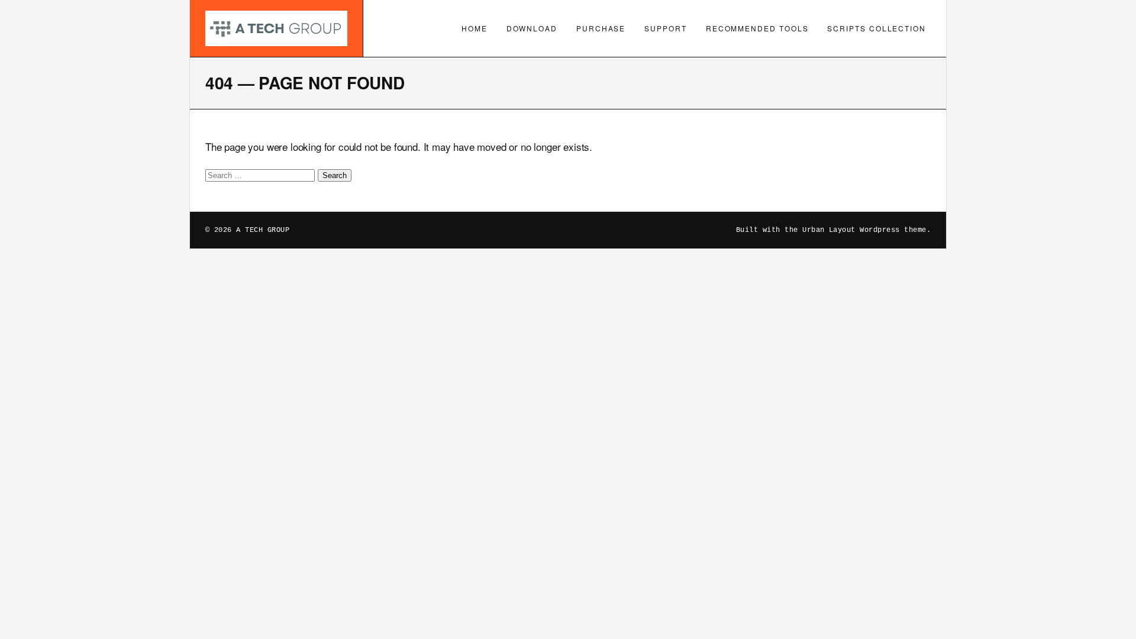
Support (665, 28)
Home (475, 28)
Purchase (600, 28)
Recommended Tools (757, 28)
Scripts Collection (876, 28)
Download (531, 28)
